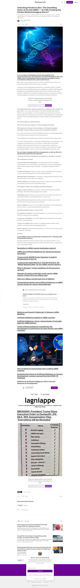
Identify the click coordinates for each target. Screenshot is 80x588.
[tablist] (22, 505)
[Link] (15, 77)
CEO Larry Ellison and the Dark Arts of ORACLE (35, 279)
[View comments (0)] (23, 24)
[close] (52, 552)
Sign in (76, 2)
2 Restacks (28, 492)
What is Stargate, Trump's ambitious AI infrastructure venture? (38, 269)
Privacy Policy (49, 575)
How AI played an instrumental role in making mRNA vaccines (37, 370)
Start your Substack (36, 582)
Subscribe (69, 2)
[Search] (62, 2)
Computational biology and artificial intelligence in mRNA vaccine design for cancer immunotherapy (40, 283)
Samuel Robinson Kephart (25, 20)
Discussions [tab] (26, 521)
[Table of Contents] (1, 294)
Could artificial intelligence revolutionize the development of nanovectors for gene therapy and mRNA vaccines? (40, 328)
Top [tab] (18, 521)
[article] (40, 528)
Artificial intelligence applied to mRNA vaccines (36, 318)
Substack (34, 585)
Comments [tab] (20, 505)
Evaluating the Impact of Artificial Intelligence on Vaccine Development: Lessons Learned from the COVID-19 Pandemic (40, 376)
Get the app (46, 582)
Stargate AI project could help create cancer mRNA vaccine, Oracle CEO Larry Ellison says (37, 274)
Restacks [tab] (25, 505)
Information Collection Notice (39, 575)
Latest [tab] (22, 521)
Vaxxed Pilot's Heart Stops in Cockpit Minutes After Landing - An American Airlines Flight (32, 536)
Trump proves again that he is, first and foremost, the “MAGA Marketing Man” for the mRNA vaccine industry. (39, 263)
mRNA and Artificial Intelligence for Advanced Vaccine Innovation (38, 253)
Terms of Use (46, 574)
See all (19, 560)
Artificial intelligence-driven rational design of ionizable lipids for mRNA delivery (39, 322)
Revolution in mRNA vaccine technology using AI (36, 248)
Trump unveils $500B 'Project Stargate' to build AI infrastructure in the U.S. (37, 258)
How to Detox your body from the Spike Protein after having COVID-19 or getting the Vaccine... (32, 525)
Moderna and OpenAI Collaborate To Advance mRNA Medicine (38, 313)
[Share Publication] (64, 2)
